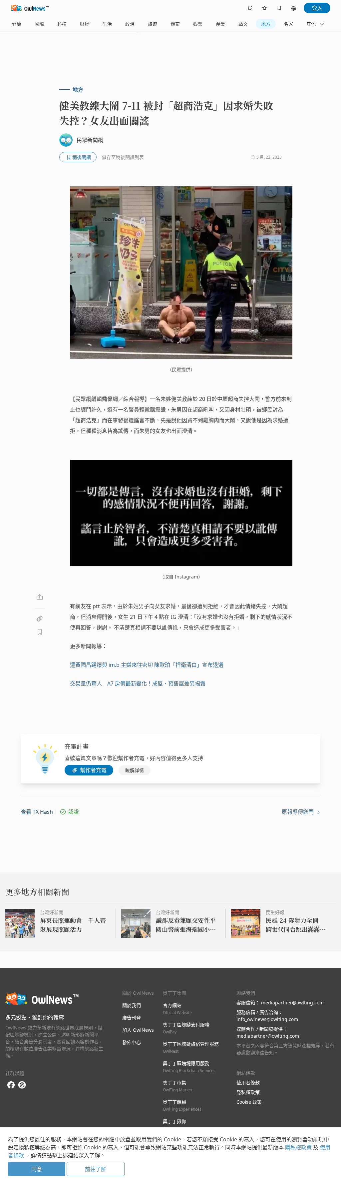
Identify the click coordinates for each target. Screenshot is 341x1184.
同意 (36, 1169)
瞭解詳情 (134, 770)
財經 (84, 24)
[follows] (264, 8)
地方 (265, 24)
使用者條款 (248, 1082)
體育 (175, 24)
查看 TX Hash (37, 811)
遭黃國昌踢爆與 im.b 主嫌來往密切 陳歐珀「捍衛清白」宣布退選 (146, 664)
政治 (130, 24)
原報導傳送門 (298, 811)
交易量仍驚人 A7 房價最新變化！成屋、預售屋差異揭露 (137, 683)
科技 (62, 24)
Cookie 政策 (249, 1102)
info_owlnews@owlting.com (267, 1019)
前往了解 (95, 1169)
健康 (16, 24)
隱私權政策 (248, 1092)
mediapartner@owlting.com (292, 1002)
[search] (249, 8)
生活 (107, 24)
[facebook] (11, 1085)
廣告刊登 (131, 1017)
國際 (39, 24)
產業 (220, 24)
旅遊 (152, 24)
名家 (288, 24)
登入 (317, 8)
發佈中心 (131, 1042)
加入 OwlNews (138, 1030)
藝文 (243, 24)
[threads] (22, 1085)
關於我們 (131, 1005)
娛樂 (197, 24)
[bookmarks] (279, 8)
